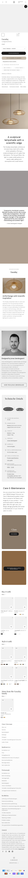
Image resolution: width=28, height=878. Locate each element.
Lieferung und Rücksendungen (9, 798)
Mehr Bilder (23, 86)
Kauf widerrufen (6, 765)
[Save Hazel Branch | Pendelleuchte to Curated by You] (11, 676)
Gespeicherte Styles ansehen (9, 61)
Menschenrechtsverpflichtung (9, 803)
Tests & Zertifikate (6, 785)
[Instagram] (6, 851)
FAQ (3, 752)
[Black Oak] (7, 664)
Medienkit (4, 780)
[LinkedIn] (12, 851)
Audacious (6, 660)
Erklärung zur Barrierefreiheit (9, 815)
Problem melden (6, 820)
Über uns (4, 727)
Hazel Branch (7, 680)
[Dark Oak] (4, 664)
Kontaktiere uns (6, 750)
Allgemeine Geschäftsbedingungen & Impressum (11, 809)
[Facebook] (3, 851)
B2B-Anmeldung (6, 775)
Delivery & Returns (6, 73)
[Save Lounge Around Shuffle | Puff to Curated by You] (24, 676)
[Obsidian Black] (23, 664)
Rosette (19, 611)
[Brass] (20, 614)
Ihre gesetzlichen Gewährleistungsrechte (12, 825)
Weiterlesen (5, 86)
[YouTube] (9, 851)
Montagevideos (6, 762)
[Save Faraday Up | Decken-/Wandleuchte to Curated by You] (11, 709)
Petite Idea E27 (6, 611)
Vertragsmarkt (5, 778)
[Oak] (2, 664)
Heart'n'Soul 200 (20, 660)
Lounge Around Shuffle (20, 680)
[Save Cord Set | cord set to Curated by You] (11, 626)
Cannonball (20, 630)
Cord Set (5, 630)
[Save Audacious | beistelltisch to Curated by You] (11, 657)
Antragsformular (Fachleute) (9, 790)
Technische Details (14, 86)
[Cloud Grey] (18, 664)
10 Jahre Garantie (6, 812)
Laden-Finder (5, 742)
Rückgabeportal (6, 755)
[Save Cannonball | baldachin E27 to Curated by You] (24, 626)
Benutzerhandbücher (7, 760)
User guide (10, 460)
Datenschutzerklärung (7, 801)
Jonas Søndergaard (12, 440)
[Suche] (25, 2)
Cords (12, 467)
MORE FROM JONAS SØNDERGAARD (14, 385)
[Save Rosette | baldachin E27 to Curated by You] (24, 607)
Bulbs (8, 467)
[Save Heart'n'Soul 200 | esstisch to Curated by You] (24, 657)
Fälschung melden (6, 817)
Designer (4, 737)
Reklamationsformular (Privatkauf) (10, 757)
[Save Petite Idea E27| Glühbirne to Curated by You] (11, 607)
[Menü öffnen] (2, 2)
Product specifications (12, 458)
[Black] (15, 614)
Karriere (4, 729)
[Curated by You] (6, 2)
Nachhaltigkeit (5, 732)
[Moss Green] (20, 664)
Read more (21, 849)
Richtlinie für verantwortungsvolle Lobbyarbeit (13, 806)
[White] (18, 614)
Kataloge (4, 734)
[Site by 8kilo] (18, 863)
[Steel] (23, 614)
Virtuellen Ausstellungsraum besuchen (11, 739)
